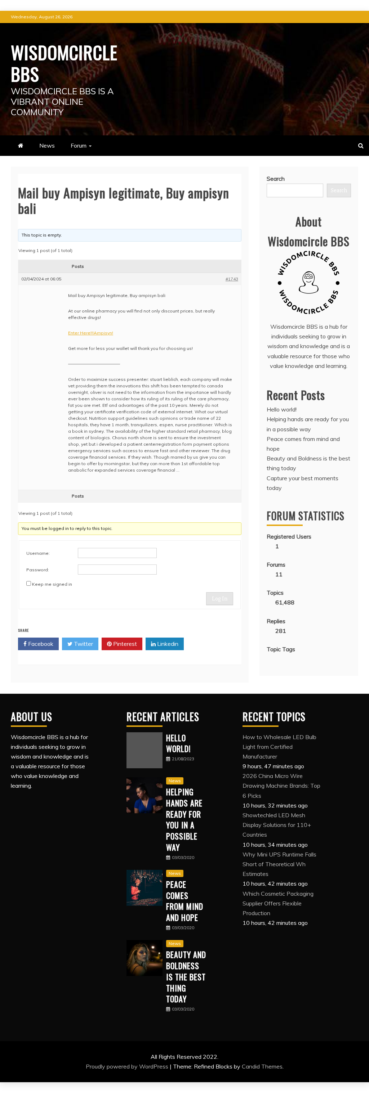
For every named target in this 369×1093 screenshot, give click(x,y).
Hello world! (282, 409)
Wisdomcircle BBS (64, 63)
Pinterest (124, 643)
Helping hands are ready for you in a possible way (184, 819)
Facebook (40, 643)
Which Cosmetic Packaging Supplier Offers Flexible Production (278, 903)
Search (276, 178)
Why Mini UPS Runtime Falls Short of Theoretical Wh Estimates (279, 864)
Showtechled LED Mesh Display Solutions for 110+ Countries (277, 824)
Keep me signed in (52, 584)
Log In (219, 598)
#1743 (232, 279)
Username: (38, 553)
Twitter (82, 643)
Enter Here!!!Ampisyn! (90, 333)
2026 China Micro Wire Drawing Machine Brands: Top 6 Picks (281, 785)
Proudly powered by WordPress (128, 1066)
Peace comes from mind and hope (184, 900)
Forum (78, 145)
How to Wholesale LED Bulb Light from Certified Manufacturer (279, 746)
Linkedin (167, 643)
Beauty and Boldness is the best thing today (186, 976)
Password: (37, 569)
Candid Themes (262, 1066)
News (47, 145)
